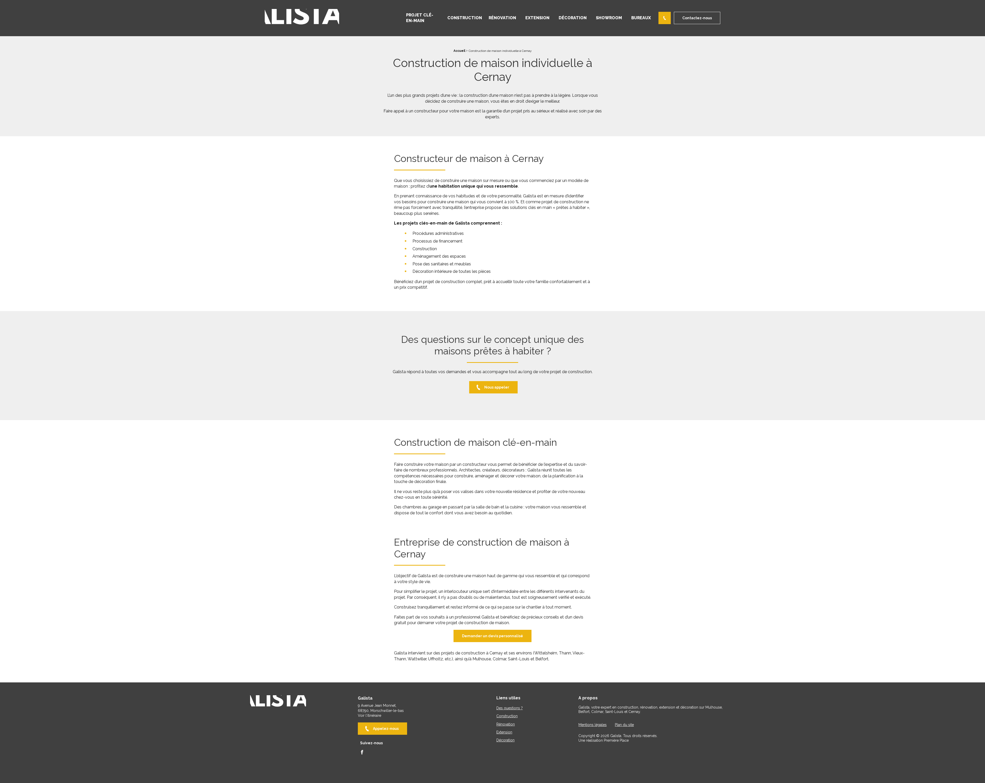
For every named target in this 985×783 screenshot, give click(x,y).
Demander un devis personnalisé (492, 636)
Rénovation (502, 17)
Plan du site (624, 725)
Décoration (573, 17)
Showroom (609, 17)
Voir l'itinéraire (369, 715)
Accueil (459, 51)
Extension (537, 17)
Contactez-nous (697, 18)
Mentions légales (592, 725)
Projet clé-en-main (419, 18)
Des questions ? (509, 708)
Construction (464, 17)
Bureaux (641, 17)
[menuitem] (422, 18)
